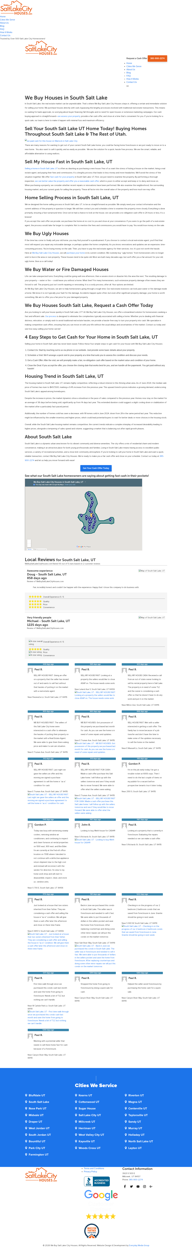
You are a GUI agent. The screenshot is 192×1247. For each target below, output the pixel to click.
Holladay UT (136, 1135)
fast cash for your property (62, 177)
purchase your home (76, 253)
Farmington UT (39, 1154)
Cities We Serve (7, 20)
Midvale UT (36, 1115)
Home (3, 16)
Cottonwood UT (89, 1102)
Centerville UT (137, 1108)
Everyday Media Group (139, 1245)
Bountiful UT (37, 1141)
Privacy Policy (90, 1171)
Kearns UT (85, 1095)
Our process (50, 316)
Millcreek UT (87, 1121)
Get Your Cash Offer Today (96, 468)
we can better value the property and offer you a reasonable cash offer (67, 181)
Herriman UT (87, 1128)
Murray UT (135, 1128)
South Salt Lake (39, 1102)
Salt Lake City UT (90, 1115)
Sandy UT (134, 1121)
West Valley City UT (91, 1135)
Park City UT (37, 1148)
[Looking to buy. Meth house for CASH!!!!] (95, 841)
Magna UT (135, 1102)
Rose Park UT (37, 1108)
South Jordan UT (40, 1135)
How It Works (6, 32)
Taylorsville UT (138, 1115)
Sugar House (87, 1108)
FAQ (2, 29)
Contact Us (5, 35)
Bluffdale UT (37, 1095)
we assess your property (69, 116)
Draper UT (35, 1121)
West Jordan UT (39, 1128)
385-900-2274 (157, 58)
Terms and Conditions (94, 1168)
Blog (2, 26)
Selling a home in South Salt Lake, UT (41, 168)
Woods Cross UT (90, 1148)
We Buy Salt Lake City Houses (45, 253)
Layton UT (135, 1148)
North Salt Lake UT (140, 1141)
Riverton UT (136, 1095)
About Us (4, 23)
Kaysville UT (87, 1141)
